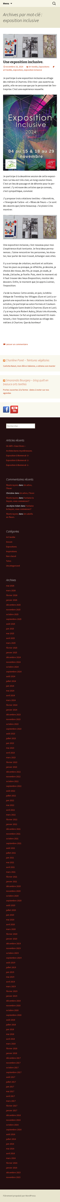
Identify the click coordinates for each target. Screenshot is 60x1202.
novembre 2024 (13, 662)
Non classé (11, 556)
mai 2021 (10, 862)
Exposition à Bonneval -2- (17, 460)
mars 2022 (11, 814)
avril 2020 (10, 924)
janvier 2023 (11, 767)
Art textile (33, 66)
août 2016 (10, 1134)
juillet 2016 (11, 1139)
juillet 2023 (11, 738)
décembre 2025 (13, 604)
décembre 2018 (13, 1000)
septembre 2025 (13, 619)
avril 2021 (10, 867)
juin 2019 (10, 972)
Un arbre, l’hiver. (27, 493)
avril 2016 (10, 1153)
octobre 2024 (12, 666)
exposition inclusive (33, 69)
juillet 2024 (11, 681)
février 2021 (11, 876)
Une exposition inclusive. (23, 62)
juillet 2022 (11, 795)
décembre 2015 (13, 1172)
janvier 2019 (11, 996)
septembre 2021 (13, 843)
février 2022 (11, 819)
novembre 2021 (13, 833)
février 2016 (11, 1163)
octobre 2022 (12, 781)
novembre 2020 (13, 891)
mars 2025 (11, 643)
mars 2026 (11, 590)
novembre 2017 (13, 1062)
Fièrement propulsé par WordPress (19, 1195)
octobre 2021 (12, 838)
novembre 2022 (13, 776)
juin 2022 (10, 800)
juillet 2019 (11, 967)
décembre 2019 (13, 943)
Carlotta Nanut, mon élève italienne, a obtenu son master (29, 366)
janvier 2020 (11, 938)
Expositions (44, 66)
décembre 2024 (13, 657)
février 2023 (11, 762)
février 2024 (11, 705)
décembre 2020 (13, 886)
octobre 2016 (12, 1124)
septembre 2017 (13, 1072)
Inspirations (11, 551)
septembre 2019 (13, 957)
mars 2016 (11, 1158)
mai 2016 (10, 1148)
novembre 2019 (13, 948)
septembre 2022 (13, 786)
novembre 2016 (13, 1120)
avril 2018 (10, 1038)
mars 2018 (11, 1043)
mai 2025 (10, 633)
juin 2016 (10, 1143)
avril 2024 (10, 695)
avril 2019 (10, 981)
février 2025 (11, 647)
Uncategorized (13, 565)
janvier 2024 (11, 709)
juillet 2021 (11, 852)
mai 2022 (10, 805)
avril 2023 (10, 752)
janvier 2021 (11, 881)
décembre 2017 (13, 1058)
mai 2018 (10, 1034)
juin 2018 (10, 1029)
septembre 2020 (13, 900)
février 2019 (11, 991)
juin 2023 (10, 743)
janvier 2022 (11, 824)
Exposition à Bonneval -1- (17, 465)
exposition (18, 69)
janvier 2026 (11, 600)
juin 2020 (10, 914)
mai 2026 (10, 585)
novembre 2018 (13, 1005)
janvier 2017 (11, 1110)
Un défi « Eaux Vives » (15, 446)
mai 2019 (10, 976)
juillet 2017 (11, 1081)
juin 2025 (10, 628)
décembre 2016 (13, 1115)
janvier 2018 (11, 1053)
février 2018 (11, 1048)
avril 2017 (10, 1096)
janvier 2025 (11, 652)
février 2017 (11, 1105)
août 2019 (10, 962)
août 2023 (10, 733)
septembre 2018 (13, 1015)
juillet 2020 (11, 910)
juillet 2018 (11, 1024)
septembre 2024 (13, 671)
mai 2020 (10, 919)
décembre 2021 (13, 829)
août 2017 (10, 1077)
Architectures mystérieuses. (19, 450)
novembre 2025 (13, 609)
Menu (6, 3)
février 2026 (11, 595)
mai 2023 (10, 747)
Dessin (9, 541)
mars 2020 (11, 929)
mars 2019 (11, 986)
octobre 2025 (12, 614)
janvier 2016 (11, 1167)
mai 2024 (10, 690)
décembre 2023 (13, 714)
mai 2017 (10, 1091)
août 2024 (10, 676)
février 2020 (11, 934)
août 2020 (10, 905)
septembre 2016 (13, 1129)
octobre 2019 (12, 953)
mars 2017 (11, 1101)
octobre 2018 (12, 1010)
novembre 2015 (13, 1177)
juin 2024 (10, 685)
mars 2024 (11, 700)
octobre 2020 (12, 895)
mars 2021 (11, 872)
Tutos (8, 561)
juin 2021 (10, 857)
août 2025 (10, 623)
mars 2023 (11, 757)
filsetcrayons (12, 485)
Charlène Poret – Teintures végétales (27, 360)
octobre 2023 (12, 724)
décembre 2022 (13, 771)
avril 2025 (10, 638)
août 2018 (10, 1019)
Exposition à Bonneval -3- (17, 455)
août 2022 (10, 790)
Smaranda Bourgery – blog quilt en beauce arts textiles (25, 382)
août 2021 (10, 848)
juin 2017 (10, 1086)
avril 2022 (10, 810)
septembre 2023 (13, 728)
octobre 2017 (12, 1067)
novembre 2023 (13, 719)
